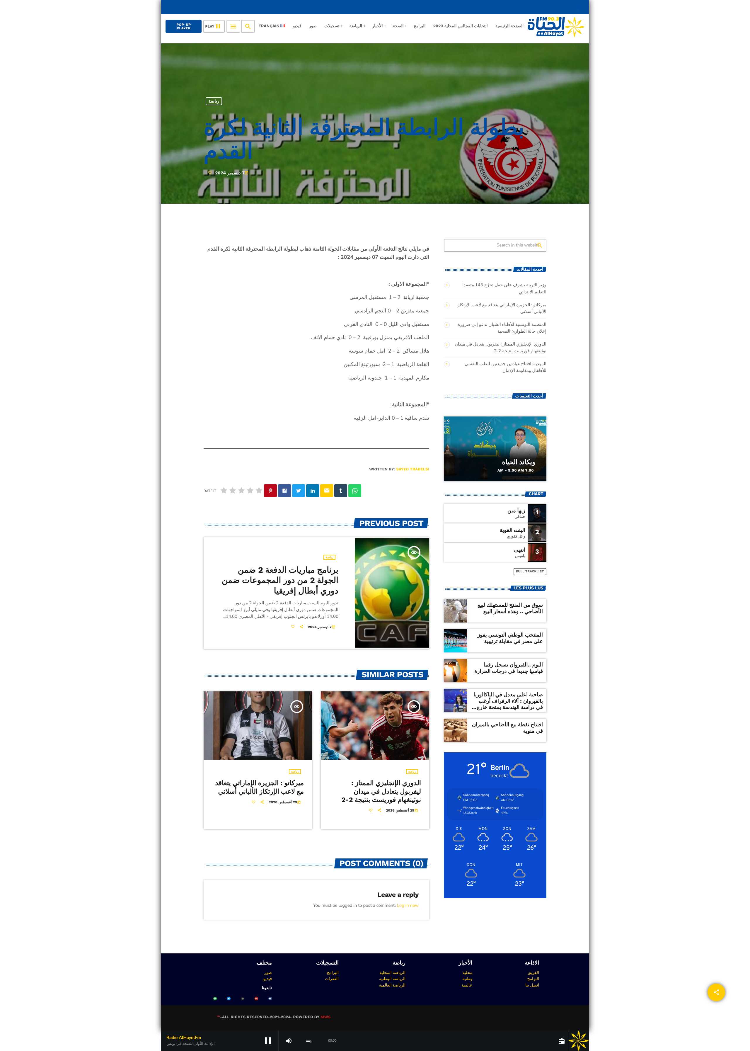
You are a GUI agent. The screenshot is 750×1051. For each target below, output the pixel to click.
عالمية (466, 985)
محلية (467, 972)
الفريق (533, 972)
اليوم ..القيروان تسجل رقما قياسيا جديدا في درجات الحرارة (508, 668)
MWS (325, 1017)
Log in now (408, 906)
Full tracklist (530, 571)
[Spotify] (215, 998)
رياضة (214, 101)
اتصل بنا (532, 985)
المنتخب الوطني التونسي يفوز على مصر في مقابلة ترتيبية (510, 638)
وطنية (467, 978)
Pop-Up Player (183, 26)
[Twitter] (229, 998)
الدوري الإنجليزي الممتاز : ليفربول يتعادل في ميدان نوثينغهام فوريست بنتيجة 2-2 (381, 791)
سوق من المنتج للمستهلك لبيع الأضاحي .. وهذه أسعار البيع (510, 608)
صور (268, 972)
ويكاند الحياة (518, 462)
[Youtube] (256, 998)
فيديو (267, 978)
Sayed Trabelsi (412, 469)
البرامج (533, 978)
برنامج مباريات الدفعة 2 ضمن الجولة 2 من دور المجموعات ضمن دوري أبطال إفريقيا (280, 580)
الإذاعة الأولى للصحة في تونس (546, 7)
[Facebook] (270, 998)
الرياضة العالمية (392, 985)
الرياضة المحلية (392, 972)
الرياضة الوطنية (392, 978)
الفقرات (332, 978)
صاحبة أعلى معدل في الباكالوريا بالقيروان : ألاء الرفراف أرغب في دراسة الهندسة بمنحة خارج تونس (508, 704)
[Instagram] (242, 998)
